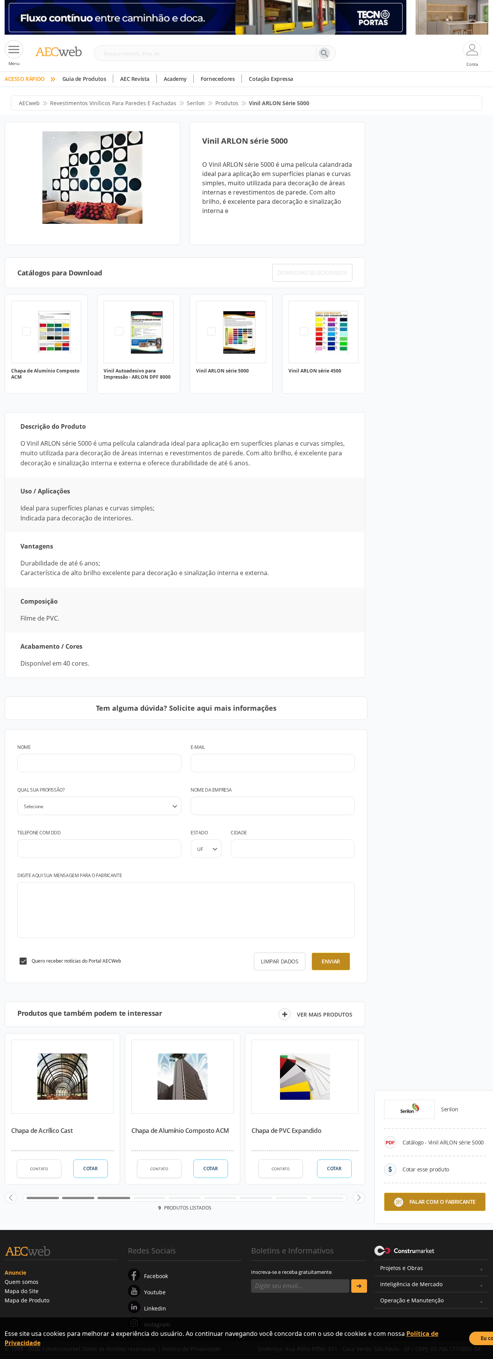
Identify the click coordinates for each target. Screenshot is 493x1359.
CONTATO (39, 1168)
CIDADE (239, 832)
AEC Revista (134, 78)
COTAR (90, 1168)
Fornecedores (218, 78)
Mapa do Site (22, 1291)
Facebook (156, 1276)
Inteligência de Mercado (411, 1284)
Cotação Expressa (271, 78)
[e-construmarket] (404, 1250)
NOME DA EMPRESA (211, 790)
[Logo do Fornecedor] (409, 1109)
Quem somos (22, 1281)
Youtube (155, 1292)
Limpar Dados (279, 961)
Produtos (226, 103)
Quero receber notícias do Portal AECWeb (76, 961)
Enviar (331, 961)
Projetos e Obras (401, 1268)
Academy (175, 78)
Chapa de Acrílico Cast (41, 1130)
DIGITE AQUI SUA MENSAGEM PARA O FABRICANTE (69, 875)
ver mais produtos (324, 1014)
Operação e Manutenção (412, 1300)
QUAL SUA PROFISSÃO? (40, 790)
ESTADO (199, 832)
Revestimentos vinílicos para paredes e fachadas (113, 103)
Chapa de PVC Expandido (286, 1130)
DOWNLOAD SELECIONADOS (312, 272)
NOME (23, 747)
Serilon (196, 103)
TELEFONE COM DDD (39, 832)
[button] (11, 1197)
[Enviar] (359, 1286)
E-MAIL (198, 747)
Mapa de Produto (27, 1300)
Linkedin (155, 1308)
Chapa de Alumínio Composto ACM (180, 1130)
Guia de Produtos (84, 78)
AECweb (29, 103)
